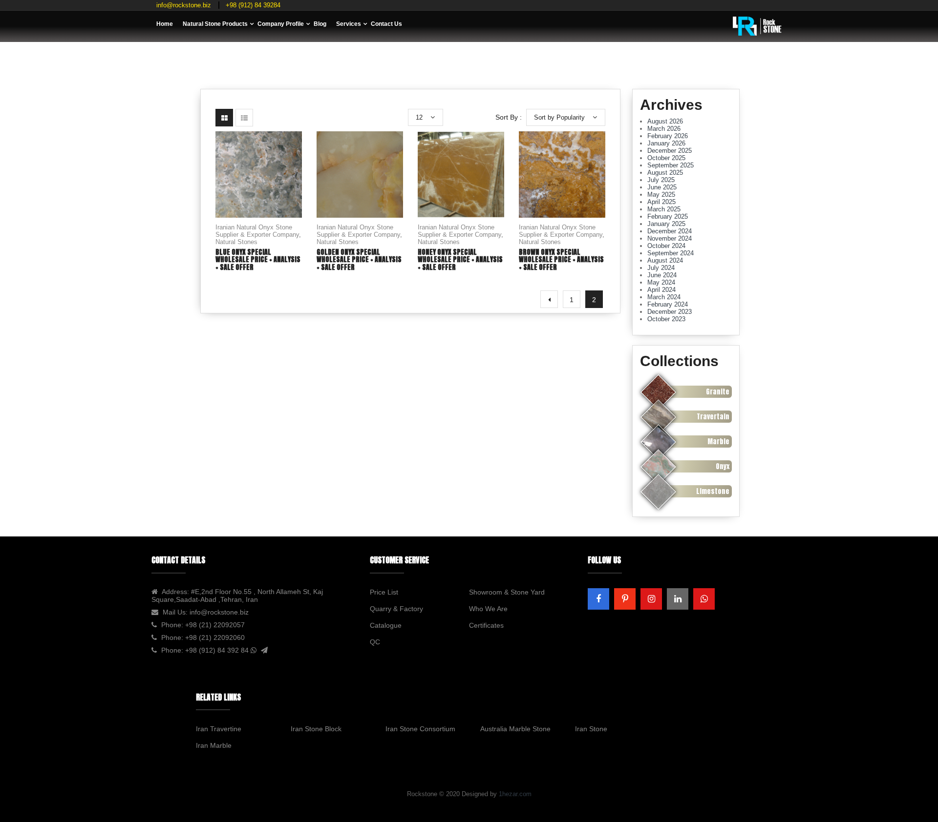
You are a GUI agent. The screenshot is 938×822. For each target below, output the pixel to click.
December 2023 (669, 311)
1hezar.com (515, 794)
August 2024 (665, 260)
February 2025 (667, 216)
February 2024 (667, 304)
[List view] (244, 117)
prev (549, 299)
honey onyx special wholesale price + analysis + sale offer (460, 259)
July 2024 (661, 267)
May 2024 (661, 282)
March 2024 (664, 297)
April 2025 (661, 202)
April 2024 (661, 289)
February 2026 (667, 136)
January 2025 (666, 223)
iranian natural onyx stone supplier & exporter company (257, 231)
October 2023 (666, 319)
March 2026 (664, 128)
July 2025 (661, 180)
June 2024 (662, 275)
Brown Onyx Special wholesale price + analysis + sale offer (561, 259)
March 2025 (664, 209)
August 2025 (665, 172)
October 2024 (666, 245)
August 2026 (665, 121)
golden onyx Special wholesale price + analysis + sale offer (359, 259)
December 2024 (669, 231)
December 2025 (669, 150)
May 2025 (661, 194)
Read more (259, 193)
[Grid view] (224, 117)
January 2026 (666, 143)
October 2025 (666, 158)
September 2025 (670, 165)
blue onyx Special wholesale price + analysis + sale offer (257, 259)
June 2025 (662, 187)
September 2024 (670, 253)
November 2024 (669, 238)
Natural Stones (236, 242)
